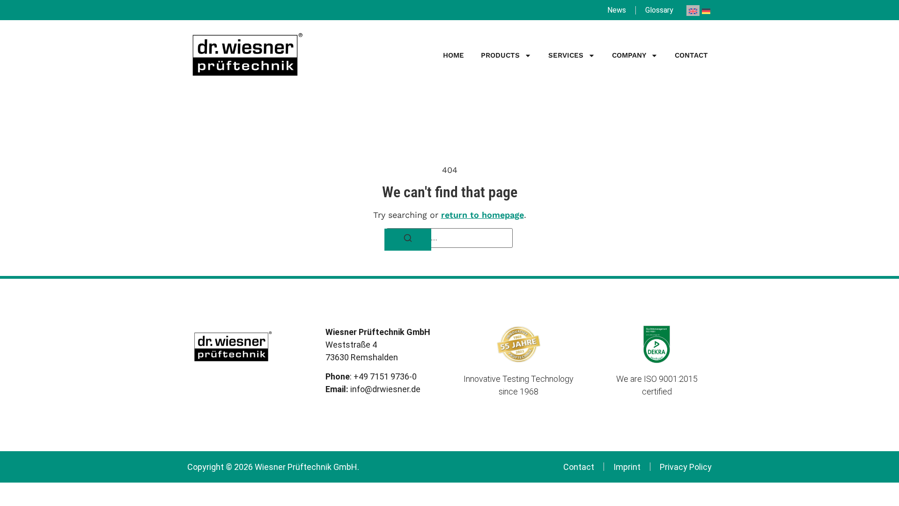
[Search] (407, 240)
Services (565, 55)
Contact (691, 55)
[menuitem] (693, 10)
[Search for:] (449, 238)
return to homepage (482, 215)
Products (500, 55)
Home (453, 55)
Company (629, 55)
